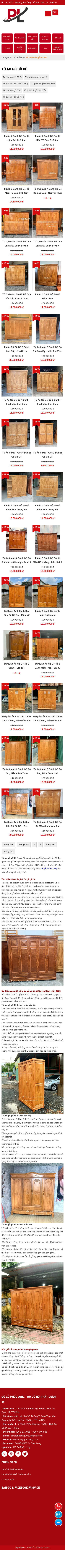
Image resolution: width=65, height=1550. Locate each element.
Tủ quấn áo (18, 57)
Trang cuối (8, 851)
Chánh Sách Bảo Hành (13, 1469)
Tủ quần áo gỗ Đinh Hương (15, 83)
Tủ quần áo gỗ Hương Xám (43, 83)
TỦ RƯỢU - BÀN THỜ (45, 38)
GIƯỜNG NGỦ (32, 48)
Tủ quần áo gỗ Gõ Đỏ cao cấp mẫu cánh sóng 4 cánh (47, 245)
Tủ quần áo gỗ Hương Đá (36, 77)
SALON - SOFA (20, 48)
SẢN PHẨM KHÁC (7, 38)
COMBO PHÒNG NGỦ (57, 48)
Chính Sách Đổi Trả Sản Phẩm (17, 1474)
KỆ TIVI (7, 48)
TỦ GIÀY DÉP (19, 38)
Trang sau (50, 844)
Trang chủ (6, 57)
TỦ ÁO (45, 48)
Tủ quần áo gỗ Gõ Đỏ (12, 77)
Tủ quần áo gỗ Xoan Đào (35, 90)
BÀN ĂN (58, 38)
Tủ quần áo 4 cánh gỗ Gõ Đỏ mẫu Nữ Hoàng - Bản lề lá (16, 562)
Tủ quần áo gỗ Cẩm (12, 90)
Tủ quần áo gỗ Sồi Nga (13, 97)
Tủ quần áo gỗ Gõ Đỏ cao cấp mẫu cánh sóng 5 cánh (16, 245)
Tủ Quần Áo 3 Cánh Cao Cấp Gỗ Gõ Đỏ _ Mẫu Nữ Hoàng (16, 615)
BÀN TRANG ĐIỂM (32, 38)
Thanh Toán (8, 1479)
